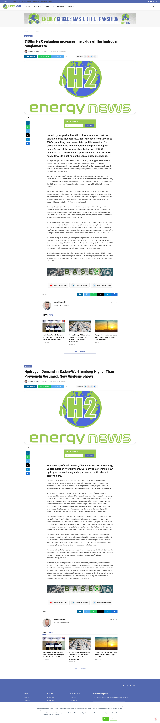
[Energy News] (12, 6)
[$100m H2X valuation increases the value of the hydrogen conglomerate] (80, 87)
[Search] (156, 7)
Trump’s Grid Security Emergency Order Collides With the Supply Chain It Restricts (106, 337)
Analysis (28, 366)
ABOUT (69, 6)
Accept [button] (106, 718)
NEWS (28, 6)
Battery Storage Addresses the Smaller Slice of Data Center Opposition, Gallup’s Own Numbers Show (79, 338)
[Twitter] (28, 131)
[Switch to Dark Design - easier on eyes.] (153, 6)
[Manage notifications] (155, 718)
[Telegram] (28, 139)
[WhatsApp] (28, 127)
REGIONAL (49, 6)
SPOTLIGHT (37, 6)
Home (31, 31)
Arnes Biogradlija (34, 51)
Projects (37, 31)
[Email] (28, 135)
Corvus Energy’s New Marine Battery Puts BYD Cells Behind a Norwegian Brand (33, 1)
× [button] (123, 706)
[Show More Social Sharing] (66, 56)
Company (50, 694)
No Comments (54, 51)
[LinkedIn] (28, 123)
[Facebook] (28, 143)
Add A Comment (80, 351)
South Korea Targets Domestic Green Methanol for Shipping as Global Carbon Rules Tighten (53, 337)
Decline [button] (114, 718)
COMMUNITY (61, 6)
